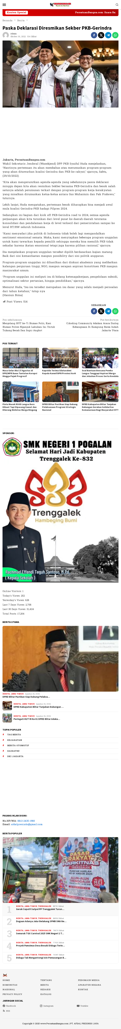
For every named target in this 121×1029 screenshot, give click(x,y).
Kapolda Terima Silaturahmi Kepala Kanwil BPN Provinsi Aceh (59, 372)
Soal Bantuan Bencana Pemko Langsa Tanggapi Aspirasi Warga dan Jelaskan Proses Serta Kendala (100, 373)
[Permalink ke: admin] (6, 35)
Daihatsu (13, 751)
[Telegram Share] (108, 35)
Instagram (48, 1006)
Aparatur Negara (89, 985)
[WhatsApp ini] (115, 35)
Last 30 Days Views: (15, 609)
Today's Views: (12, 596)
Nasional (9, 989)
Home (6, 980)
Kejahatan (14, 740)
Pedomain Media (89, 980)
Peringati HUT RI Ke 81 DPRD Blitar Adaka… (37, 719)
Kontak (83, 989)
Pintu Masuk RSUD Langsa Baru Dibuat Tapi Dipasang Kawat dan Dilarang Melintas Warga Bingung (20, 407)
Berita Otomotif (18, 745)
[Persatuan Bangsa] (60, 4)
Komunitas (10, 985)
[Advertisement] (60, 133)
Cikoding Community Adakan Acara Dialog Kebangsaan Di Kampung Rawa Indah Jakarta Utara (92, 325)
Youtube (84, 1006)
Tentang (46, 980)
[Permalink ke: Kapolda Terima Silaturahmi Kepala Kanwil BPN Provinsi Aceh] (60, 358)
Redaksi (45, 989)
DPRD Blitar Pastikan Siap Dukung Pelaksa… (26, 696)
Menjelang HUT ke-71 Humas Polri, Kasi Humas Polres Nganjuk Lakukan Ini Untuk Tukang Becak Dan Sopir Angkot (29, 325)
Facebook (11, 1006)
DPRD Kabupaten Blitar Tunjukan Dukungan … (39, 706)
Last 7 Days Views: (14, 605)
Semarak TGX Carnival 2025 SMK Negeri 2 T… (40, 933)
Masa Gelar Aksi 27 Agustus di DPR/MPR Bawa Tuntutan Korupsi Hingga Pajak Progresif (20, 373)
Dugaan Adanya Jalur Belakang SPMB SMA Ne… (41, 921)
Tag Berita (14, 735)
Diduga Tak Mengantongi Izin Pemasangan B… (41, 957)
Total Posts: (10, 614)
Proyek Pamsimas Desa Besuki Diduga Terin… (40, 945)
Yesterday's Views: (14, 600)
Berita (6, 693)
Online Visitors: (12, 591)
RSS (8, 1011)
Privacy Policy (12, 994)
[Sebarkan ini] (94, 35)
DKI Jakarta (15, 756)
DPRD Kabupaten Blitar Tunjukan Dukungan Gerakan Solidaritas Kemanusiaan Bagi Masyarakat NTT (100, 407)
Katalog (45, 994)
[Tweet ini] (101, 35)
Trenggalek (44, 906)
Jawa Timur (17, 693)
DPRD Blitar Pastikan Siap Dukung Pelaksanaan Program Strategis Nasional (60, 407)
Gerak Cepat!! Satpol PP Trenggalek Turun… (40, 909)
